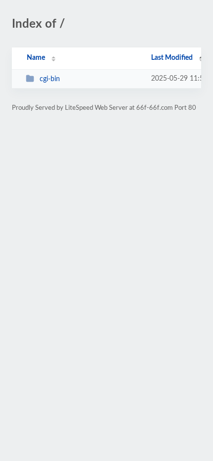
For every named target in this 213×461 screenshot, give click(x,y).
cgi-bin (50, 79)
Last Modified (172, 57)
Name (36, 57)
